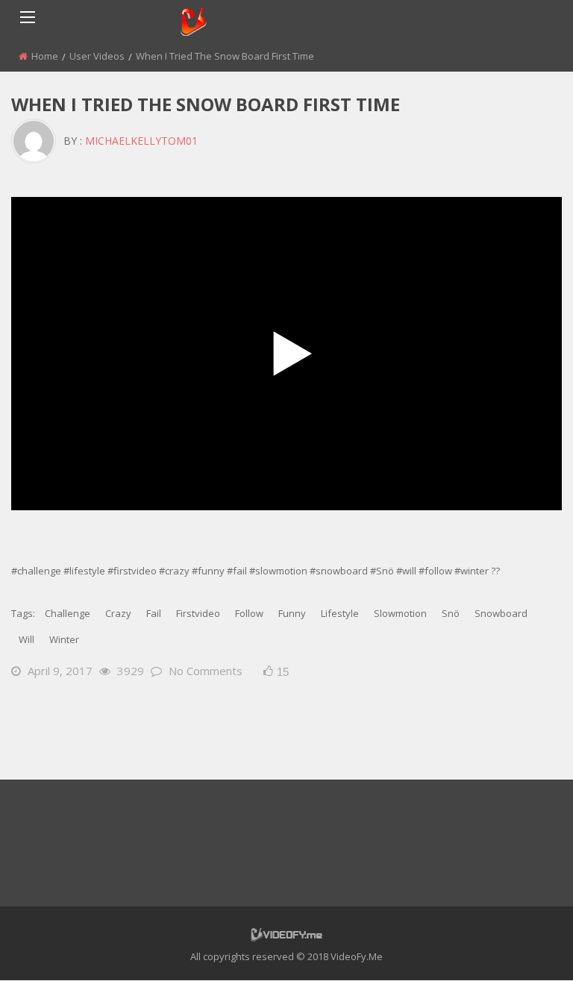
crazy (118, 613)
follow (249, 613)
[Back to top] (524, 947)
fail (153, 613)
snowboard (501, 613)
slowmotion (400, 613)
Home (44, 56)
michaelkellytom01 (141, 141)
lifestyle (340, 613)
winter (64, 639)
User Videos (97, 56)
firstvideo (198, 613)
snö (451, 613)
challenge (67, 613)
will (26, 639)
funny (292, 613)
